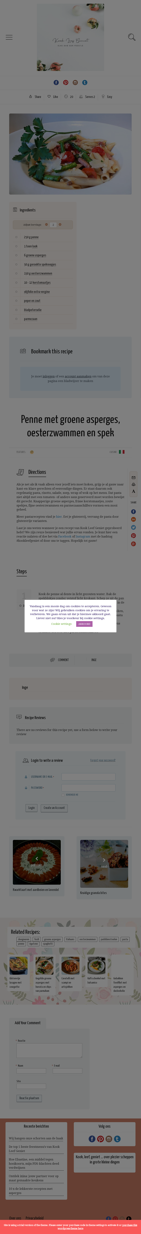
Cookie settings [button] (61, 624)
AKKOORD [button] (84, 624)
